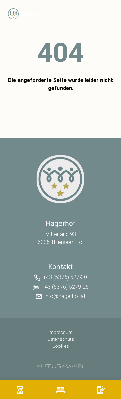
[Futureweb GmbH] (60, 366)
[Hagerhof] (60, 179)
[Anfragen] (101, 389)
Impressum (60, 332)
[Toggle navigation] (109, 13)
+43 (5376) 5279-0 (65, 277)
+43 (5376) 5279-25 (65, 287)
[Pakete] (60, 389)
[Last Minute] (20, 389)
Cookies (60, 346)
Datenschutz (61, 339)
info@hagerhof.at (65, 296)
